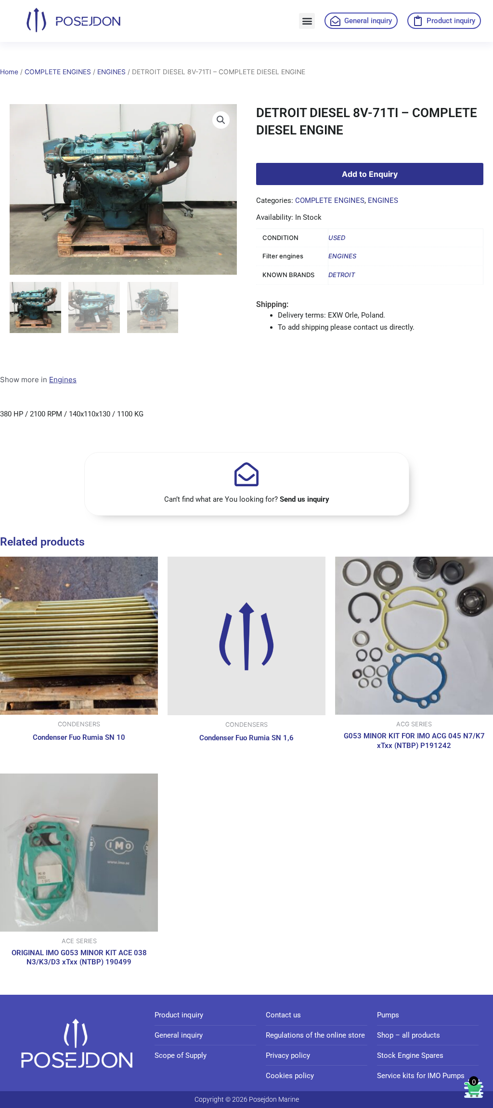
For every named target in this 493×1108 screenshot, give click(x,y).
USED (336, 237)
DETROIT (341, 275)
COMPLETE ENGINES (58, 72)
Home (9, 72)
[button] (307, 21)
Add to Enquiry (370, 174)
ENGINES (111, 72)
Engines (63, 379)
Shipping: (272, 304)
